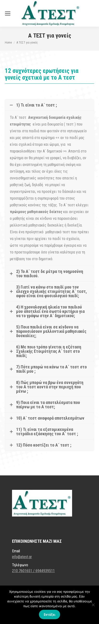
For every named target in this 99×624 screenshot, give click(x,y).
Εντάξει (49, 615)
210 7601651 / (24, 570)
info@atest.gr (22, 557)
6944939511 (45, 570)
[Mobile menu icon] (8, 13)
